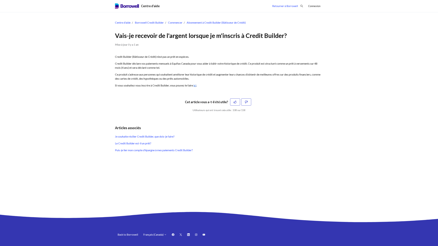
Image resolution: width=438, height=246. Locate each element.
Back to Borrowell (128, 234)
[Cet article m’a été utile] (235, 102)
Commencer (175, 22)
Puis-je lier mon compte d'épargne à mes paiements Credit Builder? (154, 150)
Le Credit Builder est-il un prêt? (133, 143)
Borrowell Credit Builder (149, 22)
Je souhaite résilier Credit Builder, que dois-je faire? (145, 136)
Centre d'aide (123, 22)
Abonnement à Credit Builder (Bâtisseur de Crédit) (216, 22)
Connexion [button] (314, 6)
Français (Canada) (153, 234)
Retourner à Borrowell (285, 6)
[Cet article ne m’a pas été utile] (246, 102)
